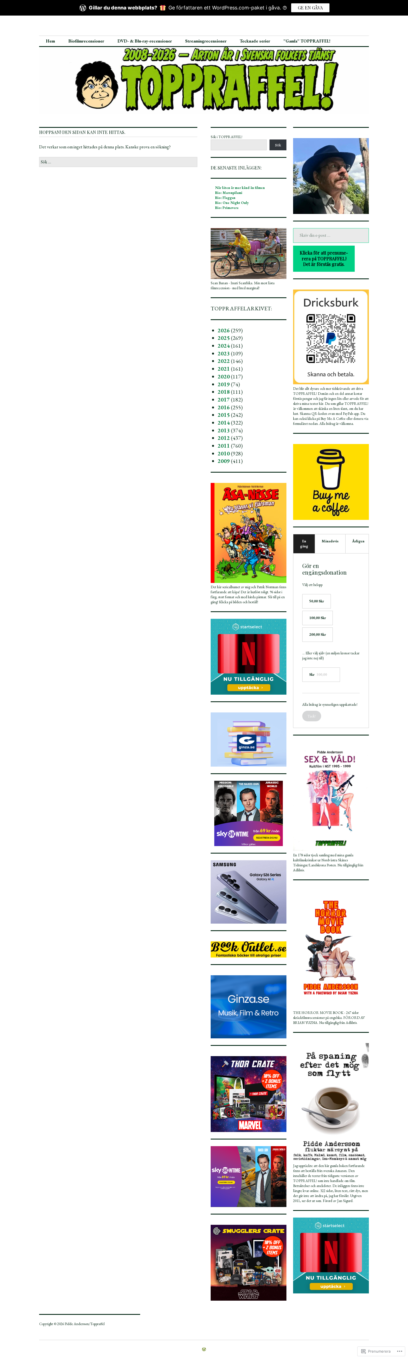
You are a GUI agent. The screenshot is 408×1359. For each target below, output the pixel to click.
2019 (224, 384)
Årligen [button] (358, 541)
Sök (278, 145)
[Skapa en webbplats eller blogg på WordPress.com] (204, 1349)
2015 (224, 414)
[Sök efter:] (118, 162)
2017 (224, 399)
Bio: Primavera (226, 207)
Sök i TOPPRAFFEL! (226, 136)
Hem (50, 41)
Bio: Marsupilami (228, 192)
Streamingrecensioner (205, 41)
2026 (224, 330)
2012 (224, 438)
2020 (224, 376)
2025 (224, 337)
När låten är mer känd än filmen (240, 187)
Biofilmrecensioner (86, 41)
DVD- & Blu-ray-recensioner (144, 41)
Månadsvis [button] (330, 541)
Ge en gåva (310, 8)
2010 (224, 453)
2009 (224, 461)
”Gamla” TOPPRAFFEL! (306, 41)
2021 (224, 368)
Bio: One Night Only (232, 202)
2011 (224, 445)
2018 (224, 391)
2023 (224, 353)
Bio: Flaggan (225, 197)
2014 (224, 422)
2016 (224, 407)
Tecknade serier (255, 41)
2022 (224, 361)
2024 (224, 345)
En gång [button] (304, 543)
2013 (224, 430)
